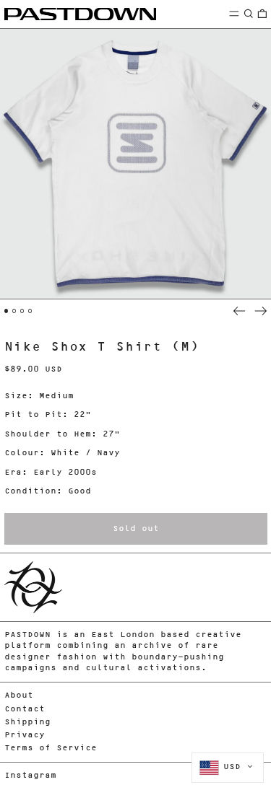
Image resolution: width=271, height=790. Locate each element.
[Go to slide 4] (30, 311)
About (18, 696)
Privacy (24, 735)
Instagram (30, 776)
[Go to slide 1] (6, 311)
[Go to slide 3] (22, 311)
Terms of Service (50, 748)
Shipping (27, 723)
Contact (24, 710)
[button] (249, 13)
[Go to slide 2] (14, 311)
